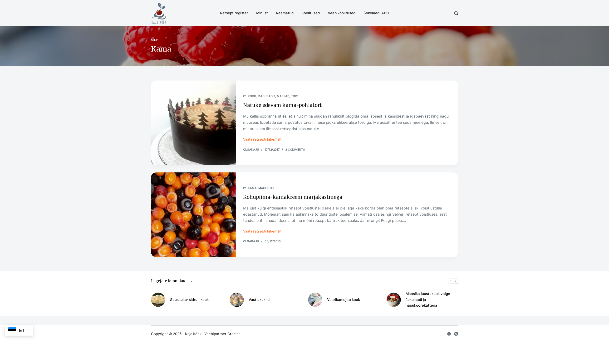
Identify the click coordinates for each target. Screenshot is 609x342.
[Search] (456, 13)
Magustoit (266, 96)
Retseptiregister (234, 13)
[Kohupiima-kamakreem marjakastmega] (193, 214)
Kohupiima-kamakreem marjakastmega (292, 197)
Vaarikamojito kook (343, 299)
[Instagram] (456, 334)
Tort (295, 96)
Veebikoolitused (341, 13)
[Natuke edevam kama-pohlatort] (193, 123)
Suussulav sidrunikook (189, 299)
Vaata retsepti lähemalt (262, 139)
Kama (252, 188)
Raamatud (285, 13)
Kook (252, 96)
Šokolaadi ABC (376, 13)
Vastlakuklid (259, 299)
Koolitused (311, 13)
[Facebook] (449, 334)
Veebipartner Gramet (222, 334)
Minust (262, 13)
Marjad (283, 96)
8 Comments (295, 149)
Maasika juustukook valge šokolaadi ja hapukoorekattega (428, 299)
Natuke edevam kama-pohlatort (282, 105)
